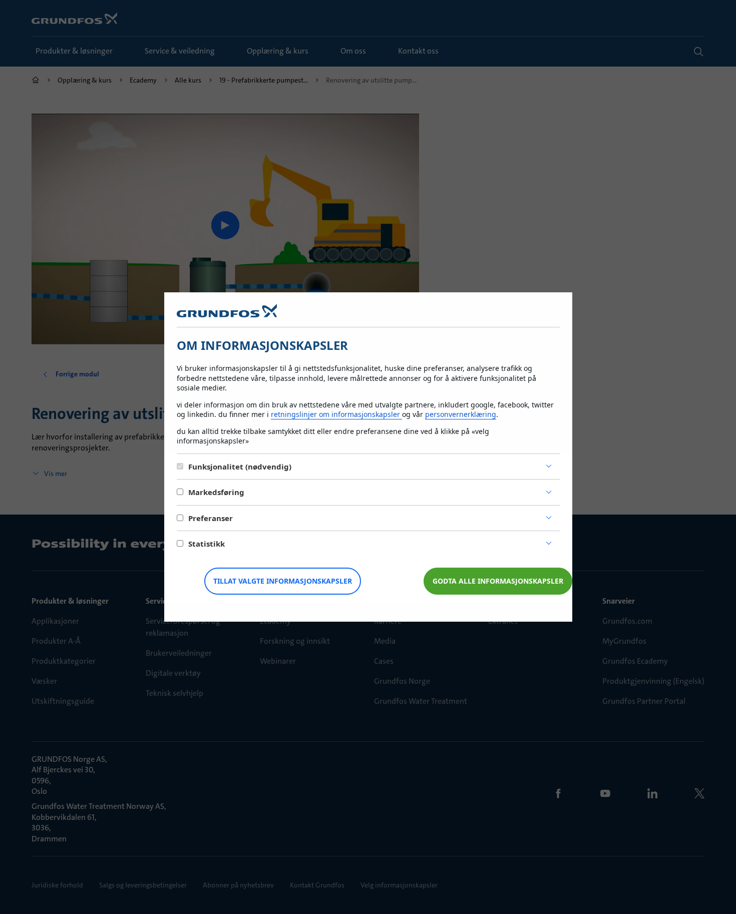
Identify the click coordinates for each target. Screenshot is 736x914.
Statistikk (206, 544)
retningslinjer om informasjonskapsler (336, 414)
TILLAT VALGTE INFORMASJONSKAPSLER (282, 581)
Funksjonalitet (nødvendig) (239, 467)
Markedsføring (216, 492)
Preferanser (210, 518)
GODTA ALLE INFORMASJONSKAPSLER (498, 581)
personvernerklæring (460, 414)
